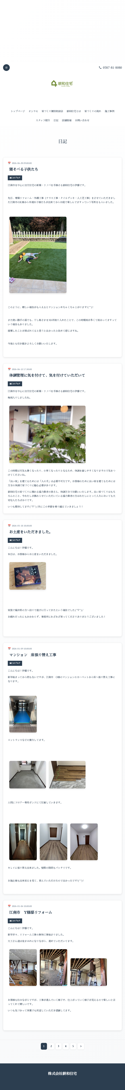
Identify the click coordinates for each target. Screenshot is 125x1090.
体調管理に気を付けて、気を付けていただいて (47, 375)
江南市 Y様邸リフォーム (30, 912)
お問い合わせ (82, 120)
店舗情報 (66, 120)
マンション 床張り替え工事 (32, 655)
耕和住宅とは (74, 111)
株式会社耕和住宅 (62, 1073)
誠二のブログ (15, 178)
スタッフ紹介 (43, 120)
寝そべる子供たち (23, 169)
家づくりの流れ (92, 111)
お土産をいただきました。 (31, 532)
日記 (56, 120)
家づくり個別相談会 (52, 111)
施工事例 (109, 111)
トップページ (18, 111)
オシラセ (33, 111)
